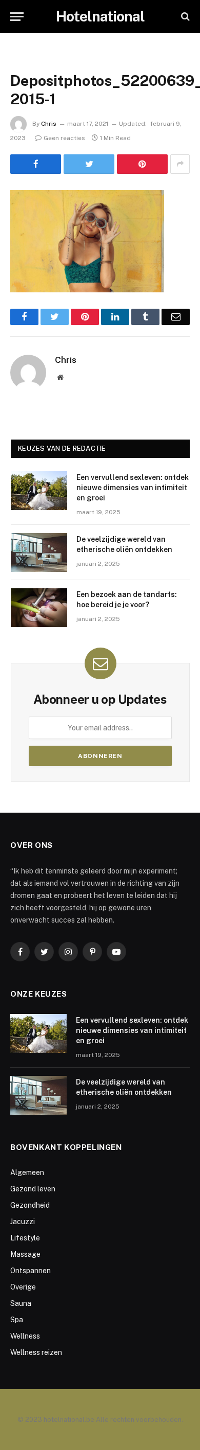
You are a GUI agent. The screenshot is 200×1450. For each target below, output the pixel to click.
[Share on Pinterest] (142, 164)
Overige (23, 1287)
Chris (48, 123)
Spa (16, 1320)
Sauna (20, 1303)
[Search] (184, 16)
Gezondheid (30, 1205)
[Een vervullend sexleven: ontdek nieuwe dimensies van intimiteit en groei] (39, 490)
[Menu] (17, 16)
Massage (25, 1254)
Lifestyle (25, 1238)
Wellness (25, 1336)
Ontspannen (30, 1271)
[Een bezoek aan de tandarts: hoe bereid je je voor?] (39, 607)
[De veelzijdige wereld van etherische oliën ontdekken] (39, 552)
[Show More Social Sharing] (180, 164)
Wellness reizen (36, 1352)
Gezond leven (32, 1189)
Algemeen (27, 1172)
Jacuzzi (22, 1221)
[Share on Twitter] (89, 164)
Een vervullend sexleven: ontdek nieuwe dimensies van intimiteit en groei (132, 487)
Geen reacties (64, 138)
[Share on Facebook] (35, 164)
